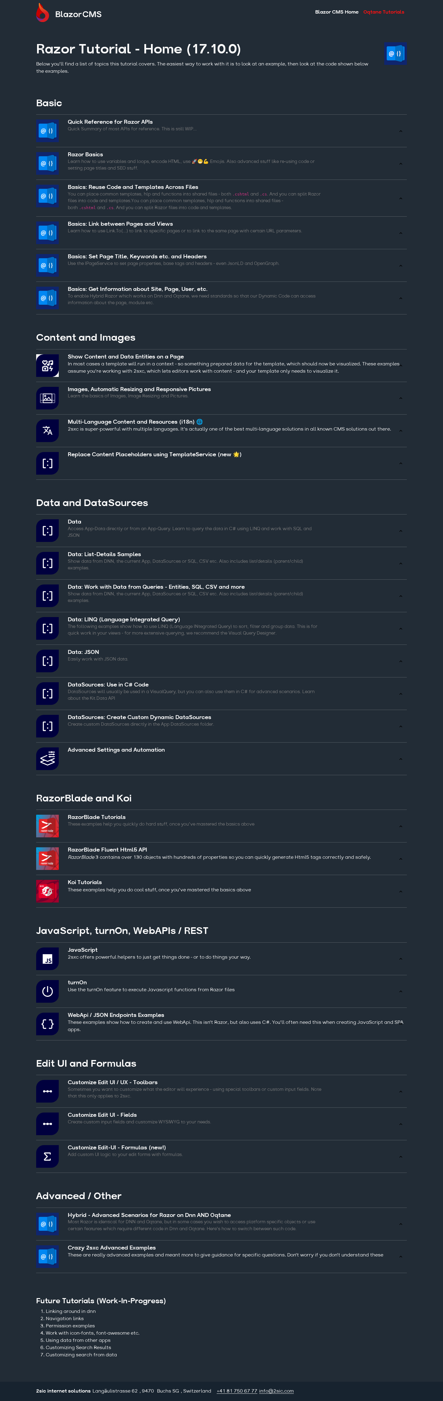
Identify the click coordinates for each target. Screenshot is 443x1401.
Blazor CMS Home (337, 12)
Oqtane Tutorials (383, 12)
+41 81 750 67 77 (237, 1391)
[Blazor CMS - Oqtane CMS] (74, 12)
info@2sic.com (276, 1391)
